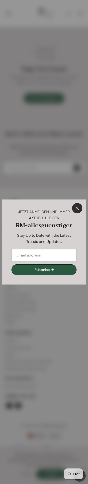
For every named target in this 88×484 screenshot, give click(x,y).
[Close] (77, 208)
